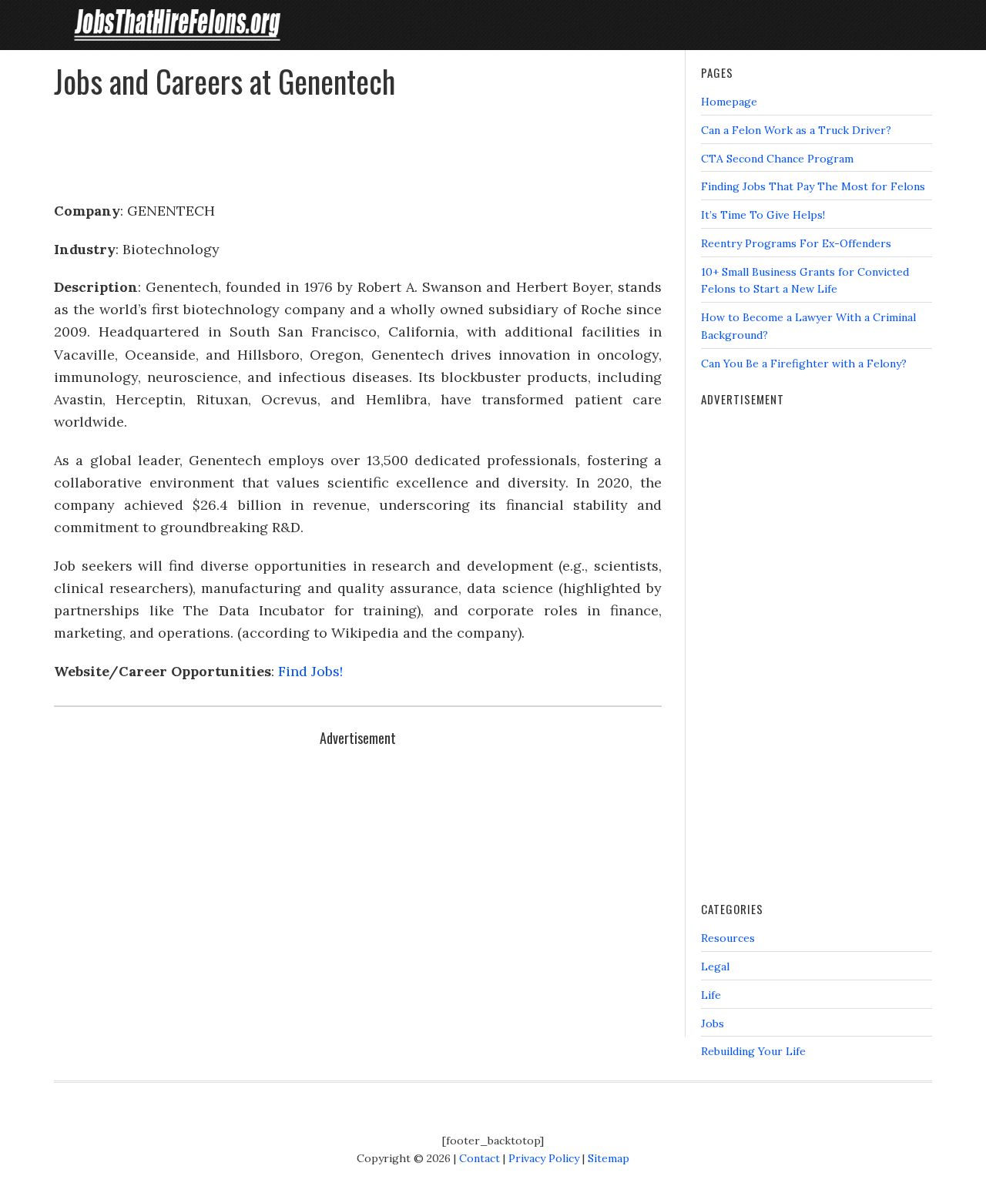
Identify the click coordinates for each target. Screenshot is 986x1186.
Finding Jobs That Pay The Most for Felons (813, 186)
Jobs (712, 1023)
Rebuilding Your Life (753, 1051)
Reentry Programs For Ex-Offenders (796, 243)
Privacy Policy (543, 1158)
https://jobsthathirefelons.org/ (177, 25)
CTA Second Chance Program (777, 159)
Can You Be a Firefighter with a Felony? (804, 363)
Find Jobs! (310, 671)
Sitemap (608, 1158)
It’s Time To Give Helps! (763, 215)
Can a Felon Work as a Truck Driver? (796, 130)
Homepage (729, 102)
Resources (728, 938)
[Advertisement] (358, 143)
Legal (715, 966)
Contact (479, 1158)
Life (711, 995)
